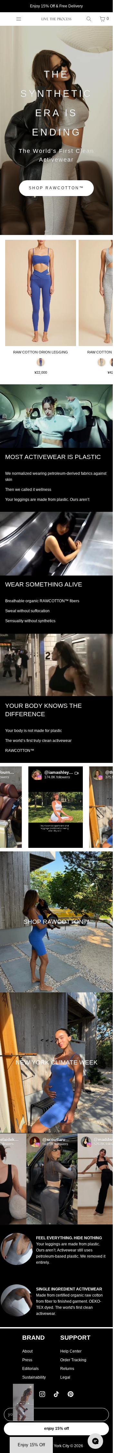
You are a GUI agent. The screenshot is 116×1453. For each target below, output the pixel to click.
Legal (65, 1377)
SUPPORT (75, 1337)
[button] (45, 807)
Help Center (71, 1351)
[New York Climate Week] (56, 1062)
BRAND (33, 1337)
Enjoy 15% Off (56, 1428)
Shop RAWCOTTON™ (56, 188)
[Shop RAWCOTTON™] (56, 921)
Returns (67, 1368)
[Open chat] (95, 1441)
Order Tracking (73, 1360)
